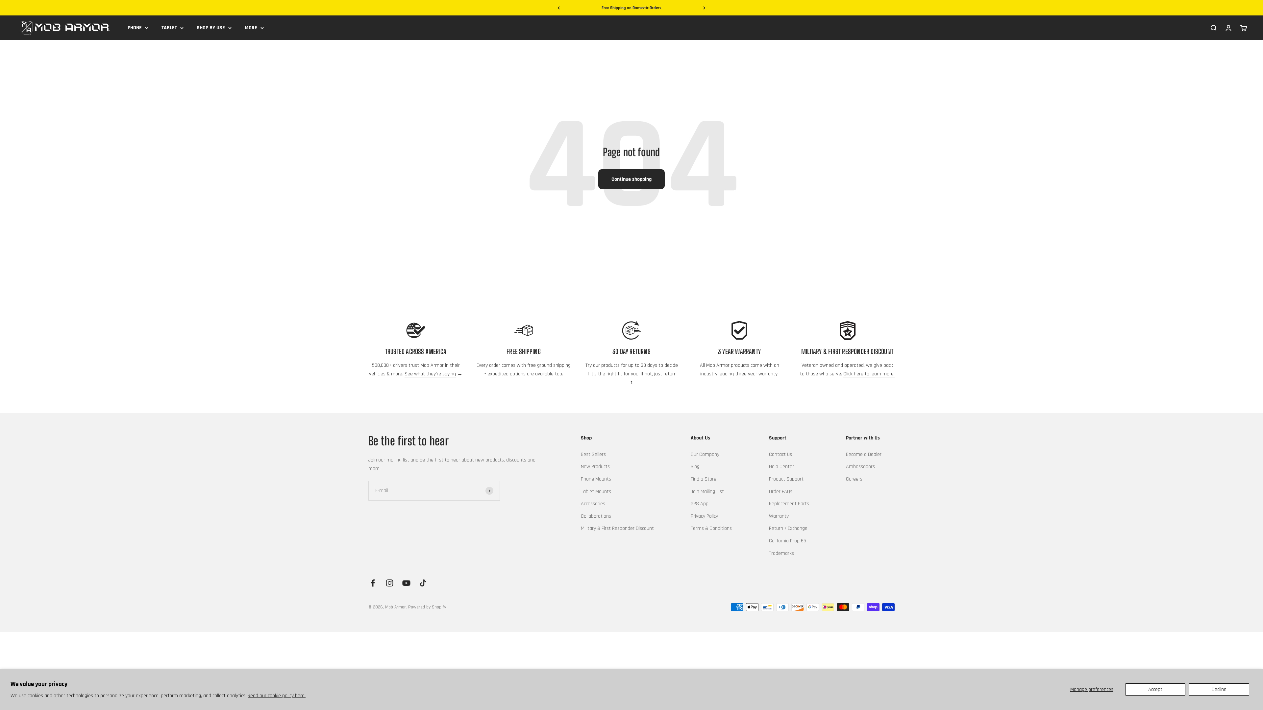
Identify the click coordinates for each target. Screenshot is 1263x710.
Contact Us (780, 454)
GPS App (699, 503)
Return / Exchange (788, 528)
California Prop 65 (787, 540)
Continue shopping (631, 179)
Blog (695, 466)
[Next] (704, 8)
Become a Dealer (863, 454)
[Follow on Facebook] (372, 583)
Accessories (593, 503)
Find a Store (703, 479)
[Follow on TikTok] (423, 583)
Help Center (781, 466)
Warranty (779, 516)
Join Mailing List (707, 491)
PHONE (135, 27)
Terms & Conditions (711, 528)
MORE (251, 27)
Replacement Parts (789, 503)
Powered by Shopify (427, 607)
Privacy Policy (704, 516)
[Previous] (558, 8)
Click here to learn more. (869, 373)
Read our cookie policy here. (277, 695)
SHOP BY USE (211, 27)
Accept (1155, 689)
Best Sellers (593, 454)
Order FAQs (780, 491)
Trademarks (781, 553)
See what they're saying (430, 373)
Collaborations (596, 516)
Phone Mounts (596, 479)
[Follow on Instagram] (389, 583)
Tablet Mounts (596, 491)
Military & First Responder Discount (617, 528)
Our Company (705, 454)
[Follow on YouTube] (406, 583)
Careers (854, 479)
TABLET (169, 27)
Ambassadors (860, 466)
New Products (595, 466)
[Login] (1228, 27)
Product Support (786, 479)
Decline (1219, 689)
